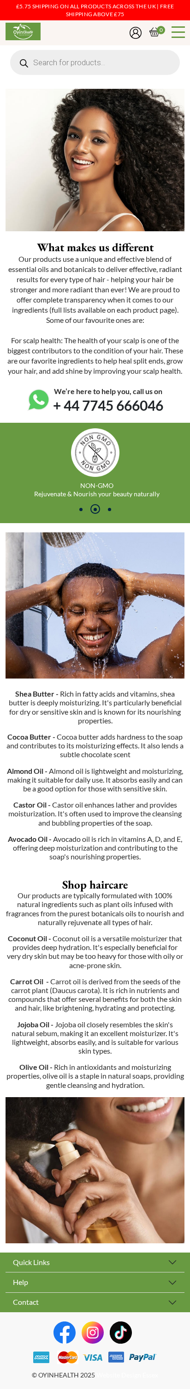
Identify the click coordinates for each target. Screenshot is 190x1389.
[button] (81, 509)
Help (20, 1282)
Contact (26, 1302)
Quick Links (31, 1262)
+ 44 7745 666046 (108, 405)
